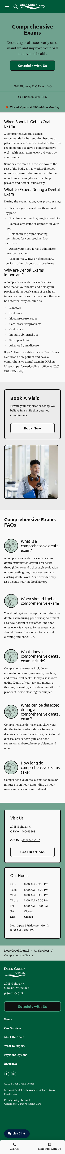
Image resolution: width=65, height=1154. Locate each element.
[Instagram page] (13, 1074)
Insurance (11, 1063)
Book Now (32, 428)
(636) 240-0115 (37, 97)
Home (8, 1019)
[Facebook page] (6, 1074)
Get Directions (32, 852)
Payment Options (15, 1054)
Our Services (12, 1028)
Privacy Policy (11, 1100)
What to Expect (14, 1046)
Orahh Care (34, 1103)
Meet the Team (14, 1037)
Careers (22, 1103)
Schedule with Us (32, 65)
